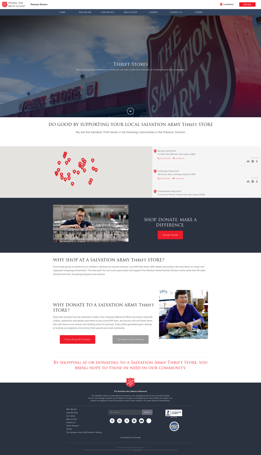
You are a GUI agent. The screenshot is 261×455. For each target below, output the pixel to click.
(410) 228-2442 (164, 178)
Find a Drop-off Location (77, 339)
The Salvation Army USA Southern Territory (84, 432)
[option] (130, 66)
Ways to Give (130, 12)
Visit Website (179, 158)
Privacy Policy (137, 450)
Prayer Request (72, 426)
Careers (153, 12)
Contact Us (176, 12)
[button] (61, 175)
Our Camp (70, 416)
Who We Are (85, 12)
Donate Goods (170, 234)
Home (62, 12)
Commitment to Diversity (130, 437)
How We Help (108, 12)
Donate (247, 4)
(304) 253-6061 (165, 158)
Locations (228, 4)
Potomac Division (39, 4)
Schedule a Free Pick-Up (131, 339)
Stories (199, 12)
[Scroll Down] (130, 111)
